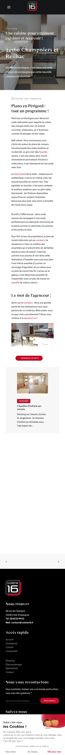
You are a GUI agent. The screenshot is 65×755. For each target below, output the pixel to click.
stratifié (15, 282)
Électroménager (14, 664)
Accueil (9, 639)
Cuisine (9, 647)
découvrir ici (30, 318)
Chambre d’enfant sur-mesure (29, 407)
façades (43, 152)
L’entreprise (12, 643)
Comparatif (11, 651)
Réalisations (12, 668)
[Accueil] (13, 588)
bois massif (20, 174)
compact (40, 240)
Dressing (10, 660)
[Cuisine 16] (32, 7)
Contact (10, 672)
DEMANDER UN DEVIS (30, 358)
